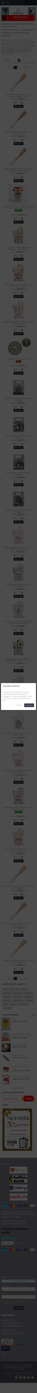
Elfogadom (30, 705)
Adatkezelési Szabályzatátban (22, 698)
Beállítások (19, 705)
